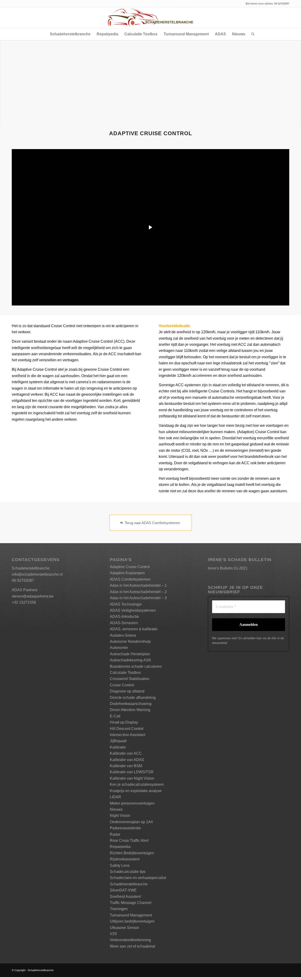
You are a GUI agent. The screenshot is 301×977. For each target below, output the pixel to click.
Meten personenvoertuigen (132, 803)
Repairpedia (120, 847)
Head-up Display (124, 722)
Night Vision (120, 816)
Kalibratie (118, 747)
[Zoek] (251, 34)
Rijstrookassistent (124, 859)
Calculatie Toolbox (125, 673)
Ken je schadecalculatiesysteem (137, 784)
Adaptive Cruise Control (130, 567)
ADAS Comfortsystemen (130, 579)
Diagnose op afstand (127, 691)
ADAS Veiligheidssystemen (133, 610)
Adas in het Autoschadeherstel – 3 (138, 598)
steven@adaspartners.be (33, 596)
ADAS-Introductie (124, 617)
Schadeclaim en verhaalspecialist (138, 878)
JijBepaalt (118, 741)
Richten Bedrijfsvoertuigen (132, 853)
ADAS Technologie (126, 604)
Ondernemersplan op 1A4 (131, 822)
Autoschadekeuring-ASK (130, 660)
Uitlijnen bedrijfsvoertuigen (132, 921)
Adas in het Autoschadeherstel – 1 (138, 585)
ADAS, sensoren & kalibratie (134, 629)
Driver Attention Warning (130, 710)
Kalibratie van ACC (126, 753)
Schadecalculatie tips (128, 872)
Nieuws (116, 809)
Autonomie (119, 648)
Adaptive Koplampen (127, 573)
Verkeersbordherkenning (130, 940)
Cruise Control (122, 685)
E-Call (115, 716)
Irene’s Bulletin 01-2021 (228, 568)
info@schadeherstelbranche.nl (37, 574)
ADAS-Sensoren (124, 623)
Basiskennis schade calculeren (136, 666)
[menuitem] (70, 34)
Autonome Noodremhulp (130, 641)
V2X (113, 934)
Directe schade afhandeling (133, 698)
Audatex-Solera (123, 635)
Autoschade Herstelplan (130, 654)
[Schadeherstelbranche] (150, 17)
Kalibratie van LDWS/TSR (132, 772)
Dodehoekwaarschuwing (130, 704)
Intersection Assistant (127, 735)
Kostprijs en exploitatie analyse (136, 791)
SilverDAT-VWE (123, 890)
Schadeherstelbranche (129, 884)
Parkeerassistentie (125, 828)
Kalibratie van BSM (126, 766)
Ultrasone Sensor (124, 928)
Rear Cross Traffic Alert (129, 841)
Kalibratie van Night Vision (132, 778)
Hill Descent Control (126, 729)
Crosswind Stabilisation (129, 679)
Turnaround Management (131, 915)
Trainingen (119, 909)
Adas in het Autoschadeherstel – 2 (138, 592)
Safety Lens (120, 865)
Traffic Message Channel (130, 903)
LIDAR (115, 797)
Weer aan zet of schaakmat (132, 946)
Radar (115, 834)
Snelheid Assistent (125, 897)
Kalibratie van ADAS (127, 760)
